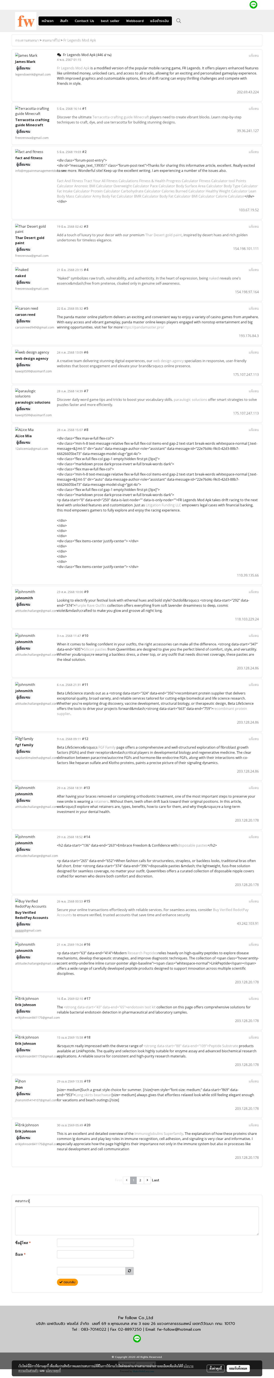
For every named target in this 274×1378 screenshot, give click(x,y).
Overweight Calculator (131, 186)
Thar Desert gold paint (163, 235)
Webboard (135, 21)
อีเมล (20, 1254)
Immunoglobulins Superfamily (158, 1133)
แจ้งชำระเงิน (159, 21)
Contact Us (84, 21)
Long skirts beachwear (93, 1095)
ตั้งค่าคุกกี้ (216, 1368)
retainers (101, 801)
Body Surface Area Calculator (199, 186)
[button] (178, 21)
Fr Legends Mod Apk (79, 40)
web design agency (168, 360)
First (118, 1180)
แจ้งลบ (254, 55)
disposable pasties (193, 845)
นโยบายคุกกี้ (53, 1370)
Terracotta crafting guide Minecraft (120, 117)
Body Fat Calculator (175, 196)
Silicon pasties (95, 649)
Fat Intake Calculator (73, 191)
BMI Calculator (203, 196)
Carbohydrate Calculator (141, 191)
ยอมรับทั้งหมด (238, 1368)
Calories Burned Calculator (183, 191)
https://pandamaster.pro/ (143, 327)
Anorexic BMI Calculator (93, 186)
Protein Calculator (105, 191)
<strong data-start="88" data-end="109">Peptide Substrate (191, 1046)
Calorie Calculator (230, 196)
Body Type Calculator (241, 186)
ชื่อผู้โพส (23, 1242)
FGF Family (107, 747)
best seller (110, 21)
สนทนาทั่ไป (51, 40)
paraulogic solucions (190, 399)
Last (155, 1180)
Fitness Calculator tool (217, 180)
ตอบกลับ (69, 1282)
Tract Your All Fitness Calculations (111, 180)
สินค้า (64, 21)
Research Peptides (143, 953)
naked (214, 278)
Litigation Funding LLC (163, 505)
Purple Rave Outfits (90, 605)
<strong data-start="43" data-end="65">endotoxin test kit (110, 1007)
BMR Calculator (146, 196)
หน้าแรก (48, 21)
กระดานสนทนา (27, 40)
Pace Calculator (162, 186)
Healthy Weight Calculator (227, 191)
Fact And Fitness (70, 180)
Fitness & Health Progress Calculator (168, 180)
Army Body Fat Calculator (112, 196)
